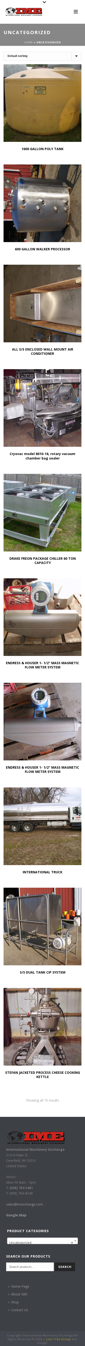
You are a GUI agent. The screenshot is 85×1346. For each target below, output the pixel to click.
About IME (19, 1294)
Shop (15, 1302)
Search (65, 1267)
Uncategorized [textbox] (41, 1242)
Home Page (20, 1286)
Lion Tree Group (58, 1339)
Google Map (16, 1215)
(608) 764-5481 (21, 1188)
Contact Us (19, 1310)
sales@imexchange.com (24, 1204)
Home (28, 42)
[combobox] (42, 1241)
